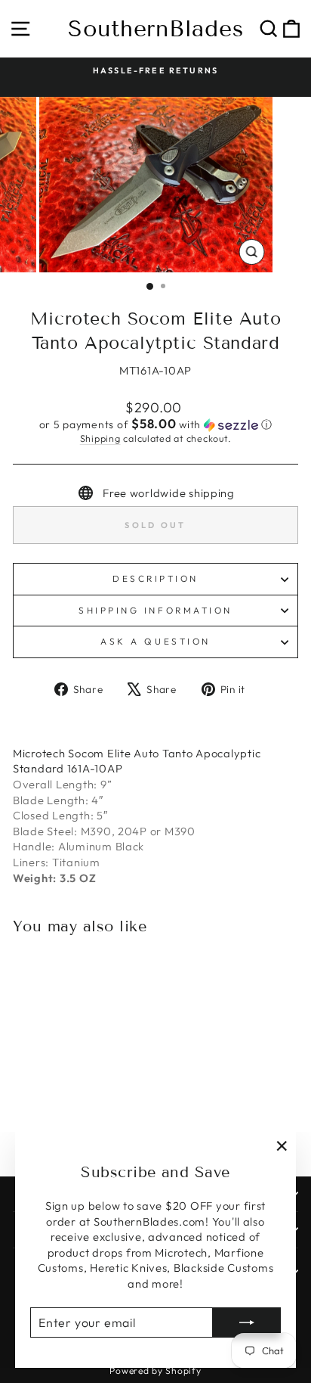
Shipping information (155, 610)
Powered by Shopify (155, 1370)
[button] (155, 424)
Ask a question (155, 641)
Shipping (100, 438)
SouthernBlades (156, 28)
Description (155, 578)
